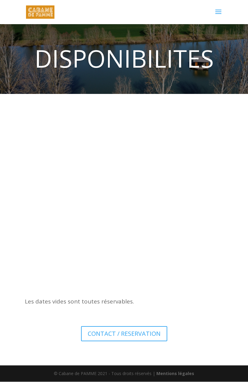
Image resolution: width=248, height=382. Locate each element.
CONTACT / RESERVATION (124, 333)
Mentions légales (175, 373)
